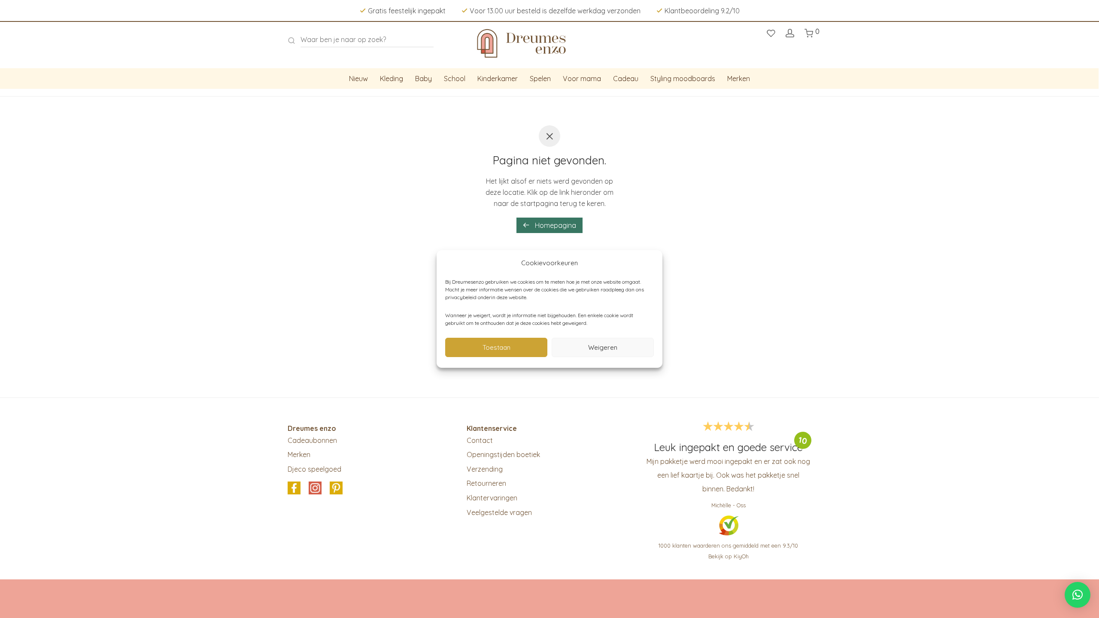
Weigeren (602, 347)
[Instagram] (315, 489)
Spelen (540, 78)
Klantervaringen (492, 498)
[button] (1077, 595)
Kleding (391, 78)
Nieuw (358, 78)
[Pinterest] (336, 489)
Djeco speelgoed (314, 469)
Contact (480, 440)
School (454, 78)
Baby (423, 78)
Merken (738, 78)
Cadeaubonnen (312, 440)
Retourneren (486, 483)
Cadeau (625, 78)
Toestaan (496, 347)
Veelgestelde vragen (499, 512)
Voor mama (582, 78)
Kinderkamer (497, 78)
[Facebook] (294, 489)
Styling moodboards (682, 78)
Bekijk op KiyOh (728, 556)
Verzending (485, 469)
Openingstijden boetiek (503, 454)
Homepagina (554, 225)
